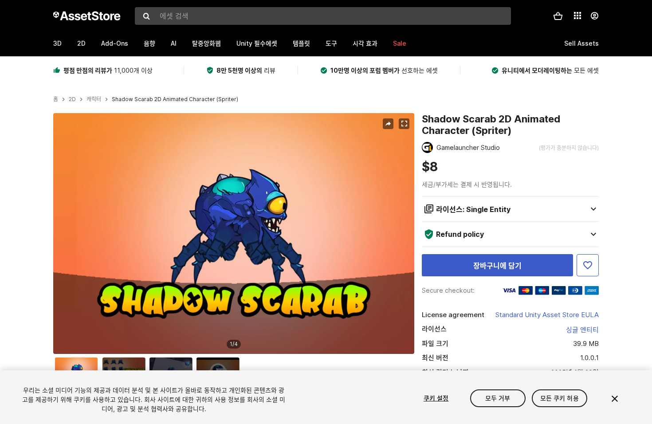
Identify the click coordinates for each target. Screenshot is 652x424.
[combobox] (323, 16)
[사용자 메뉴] (594, 16)
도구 (331, 43)
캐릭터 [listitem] (93, 99)
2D (81, 43)
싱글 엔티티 (582, 330)
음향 (149, 43)
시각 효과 (365, 43)
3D (57, 43)
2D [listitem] (72, 99)
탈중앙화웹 (206, 43)
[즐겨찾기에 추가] (588, 265)
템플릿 (301, 43)
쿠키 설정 (436, 398)
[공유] (388, 123)
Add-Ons (114, 43)
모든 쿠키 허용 (559, 398)
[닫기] (614, 398)
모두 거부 (498, 398)
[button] (558, 16)
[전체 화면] (404, 123)
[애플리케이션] (577, 15)
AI (174, 43)
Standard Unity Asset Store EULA (547, 314)
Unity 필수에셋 (256, 43)
